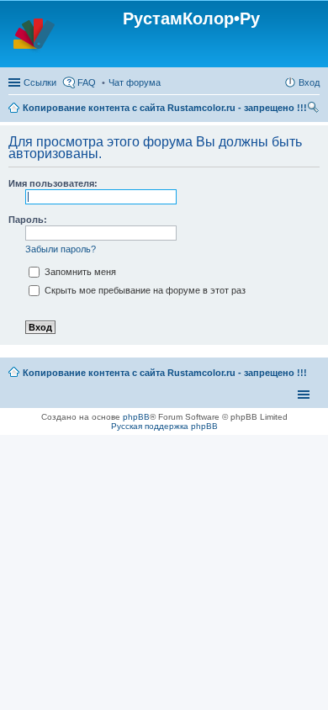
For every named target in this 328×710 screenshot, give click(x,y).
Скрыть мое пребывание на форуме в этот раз (144, 290)
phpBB (136, 416)
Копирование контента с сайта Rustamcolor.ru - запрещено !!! (165, 108)
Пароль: (27, 220)
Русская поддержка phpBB (164, 426)
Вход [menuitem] (309, 82)
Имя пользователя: (53, 183)
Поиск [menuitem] (314, 109)
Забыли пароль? (60, 249)
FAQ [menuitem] (86, 82)
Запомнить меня (79, 272)
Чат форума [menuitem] (134, 82)
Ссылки (40, 82)
